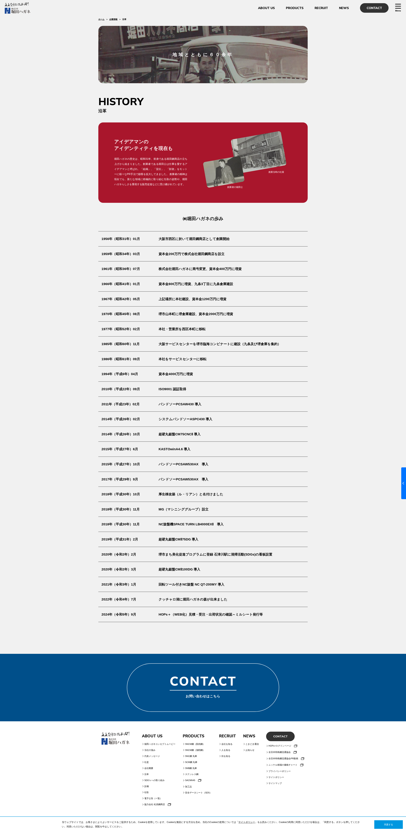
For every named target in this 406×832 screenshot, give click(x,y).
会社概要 (148, 768)
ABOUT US (266, 8)
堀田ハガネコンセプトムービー (159, 744)
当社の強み (149, 750)
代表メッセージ (152, 756)
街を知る (225, 756)
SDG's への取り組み (154, 780)
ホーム (101, 19)
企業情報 (113, 19)
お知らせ (250, 750)
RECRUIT (321, 8)
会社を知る (226, 744)
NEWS (344, 8)
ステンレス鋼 (191, 774)
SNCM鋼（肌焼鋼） (195, 744)
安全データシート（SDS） (198, 792)
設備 (146, 786)
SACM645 (190, 780)
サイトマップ (275, 783)
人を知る (225, 750)
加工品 (188, 786)
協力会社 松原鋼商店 (154, 804)
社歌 (146, 792)
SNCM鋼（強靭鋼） (195, 750)
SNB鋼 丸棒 (191, 768)
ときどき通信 (252, 744)
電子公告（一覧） (153, 798)
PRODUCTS (295, 8)
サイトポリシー (276, 777)
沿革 (146, 774)
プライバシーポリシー (279, 771)
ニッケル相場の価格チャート (282, 765)
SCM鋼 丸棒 (191, 762)
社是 (146, 762)
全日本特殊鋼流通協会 (279, 752)
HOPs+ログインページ (279, 745)
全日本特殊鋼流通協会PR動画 (283, 758)
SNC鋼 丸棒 (191, 756)
